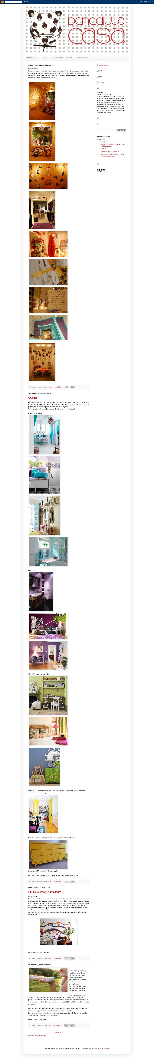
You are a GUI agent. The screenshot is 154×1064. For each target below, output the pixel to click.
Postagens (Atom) (40, 1035)
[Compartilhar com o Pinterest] (74, 387)
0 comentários (57, 1025)
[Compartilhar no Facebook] (72, 387)
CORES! (45, 58)
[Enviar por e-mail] (65, 387)
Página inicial (59, 1032)
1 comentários (57, 387)
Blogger (106, 1048)
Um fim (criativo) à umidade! (62, 58)
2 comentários (57, 881)
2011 (101, 139)
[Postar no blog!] (67, 387)
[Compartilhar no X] (69, 387)
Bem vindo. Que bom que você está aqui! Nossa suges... (112, 155)
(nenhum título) (32, 58)
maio (102, 142)
